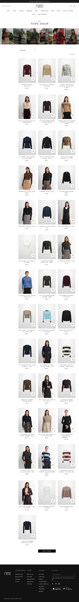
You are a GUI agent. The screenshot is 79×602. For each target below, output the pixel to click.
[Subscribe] (74, 574)
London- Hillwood (44, 584)
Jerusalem (41, 586)
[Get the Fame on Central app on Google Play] (68, 589)
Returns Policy (31, 579)
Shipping (17, 579)
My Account (30, 574)
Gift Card (29, 576)
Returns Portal (19, 574)
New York (41, 574)
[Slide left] (5, 1)
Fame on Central (10, 598)
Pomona (41, 579)
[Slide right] (74, 1)
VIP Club (29, 584)
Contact (17, 581)
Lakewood (41, 576)
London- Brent (43, 581)
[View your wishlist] (71, 6)
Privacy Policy (19, 576)
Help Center (30, 581)
